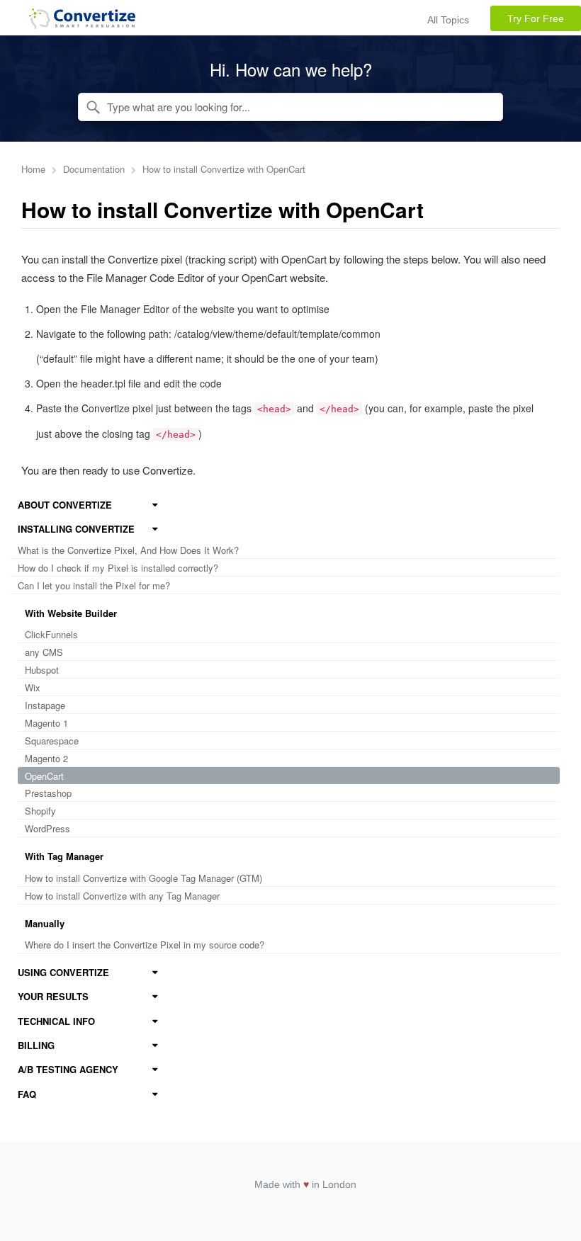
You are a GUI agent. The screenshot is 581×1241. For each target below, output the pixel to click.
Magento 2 (46, 758)
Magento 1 (46, 723)
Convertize (82, 21)
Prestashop (48, 793)
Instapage (45, 705)
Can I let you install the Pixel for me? (94, 585)
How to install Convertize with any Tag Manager (122, 895)
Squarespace (52, 740)
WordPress (47, 828)
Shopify (40, 810)
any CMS (44, 652)
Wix (32, 687)
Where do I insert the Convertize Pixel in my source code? (144, 944)
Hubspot (42, 669)
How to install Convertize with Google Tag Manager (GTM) (143, 878)
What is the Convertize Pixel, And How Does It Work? (128, 550)
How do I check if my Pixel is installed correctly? (118, 567)
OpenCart (44, 776)
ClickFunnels (51, 634)
